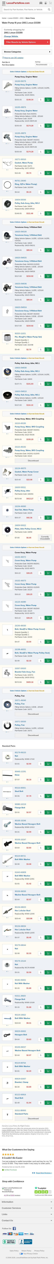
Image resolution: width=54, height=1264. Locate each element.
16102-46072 (20, 557)
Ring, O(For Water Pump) (26, 184)
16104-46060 (20, 506)
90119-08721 (20, 856)
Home (4, 18)
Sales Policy (14, 1251)
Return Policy (26, 1251)
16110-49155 (20, 423)
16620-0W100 (21, 232)
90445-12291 (20, 771)
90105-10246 (20, 820)
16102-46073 (20, 581)
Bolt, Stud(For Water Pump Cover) (30, 629)
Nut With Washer (22, 983)
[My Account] (45, 2)
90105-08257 (20, 1047)
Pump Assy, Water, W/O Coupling (29, 427)
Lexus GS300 (13, 18)
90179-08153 (20, 752)
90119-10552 (20, 1015)
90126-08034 (20, 926)
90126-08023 (20, 907)
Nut (16, 756)
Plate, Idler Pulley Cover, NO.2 (28, 529)
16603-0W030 (21, 368)
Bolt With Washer (22, 859)
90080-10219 (20, 804)
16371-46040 (20, 700)
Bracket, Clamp (21, 1082)
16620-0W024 (21, 307)
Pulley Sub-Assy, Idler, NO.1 (27, 371)
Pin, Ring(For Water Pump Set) (28, 337)
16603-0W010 (21, 391)
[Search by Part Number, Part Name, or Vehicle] (49, 9)
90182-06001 (20, 980)
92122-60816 (20, 1094)
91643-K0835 (20, 872)
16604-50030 (20, 200)
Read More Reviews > (44, 1173)
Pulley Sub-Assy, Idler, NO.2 (27, 203)
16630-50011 (20, 487)
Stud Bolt (19, 791)
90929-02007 (20, 1079)
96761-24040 (20, 181)
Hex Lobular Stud (22, 910)
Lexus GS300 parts (9, 1130)
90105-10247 (20, 839)
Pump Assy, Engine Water (26, 85)
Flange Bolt (20, 808)
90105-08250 (20, 891)
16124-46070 (20, 468)
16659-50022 (20, 525)
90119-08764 (20, 1063)
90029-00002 (20, 1031)
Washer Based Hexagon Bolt (27, 824)
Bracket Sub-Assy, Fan (25, 672)
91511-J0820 (20, 996)
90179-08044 (20, 945)
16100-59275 (20, 81)
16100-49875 (20, 133)
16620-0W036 (21, 284)
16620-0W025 (21, 258)
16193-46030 (20, 626)
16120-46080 (20, 602)
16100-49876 (20, 107)
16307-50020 (20, 668)
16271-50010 (20, 159)
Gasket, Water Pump (24, 163)
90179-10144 (20, 961)
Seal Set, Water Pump (24, 510)
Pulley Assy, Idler (22, 491)
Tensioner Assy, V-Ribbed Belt (28, 235)
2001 (22, 18)
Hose (17, 775)
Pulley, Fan (20, 704)
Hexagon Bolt (21, 1035)
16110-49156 (20, 447)
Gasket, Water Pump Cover (27, 472)
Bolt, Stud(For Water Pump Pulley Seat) (32, 653)
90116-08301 (20, 788)
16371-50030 (20, 721)
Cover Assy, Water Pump (25, 560)
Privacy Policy (39, 1251)
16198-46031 (20, 649)
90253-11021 (20, 333)
